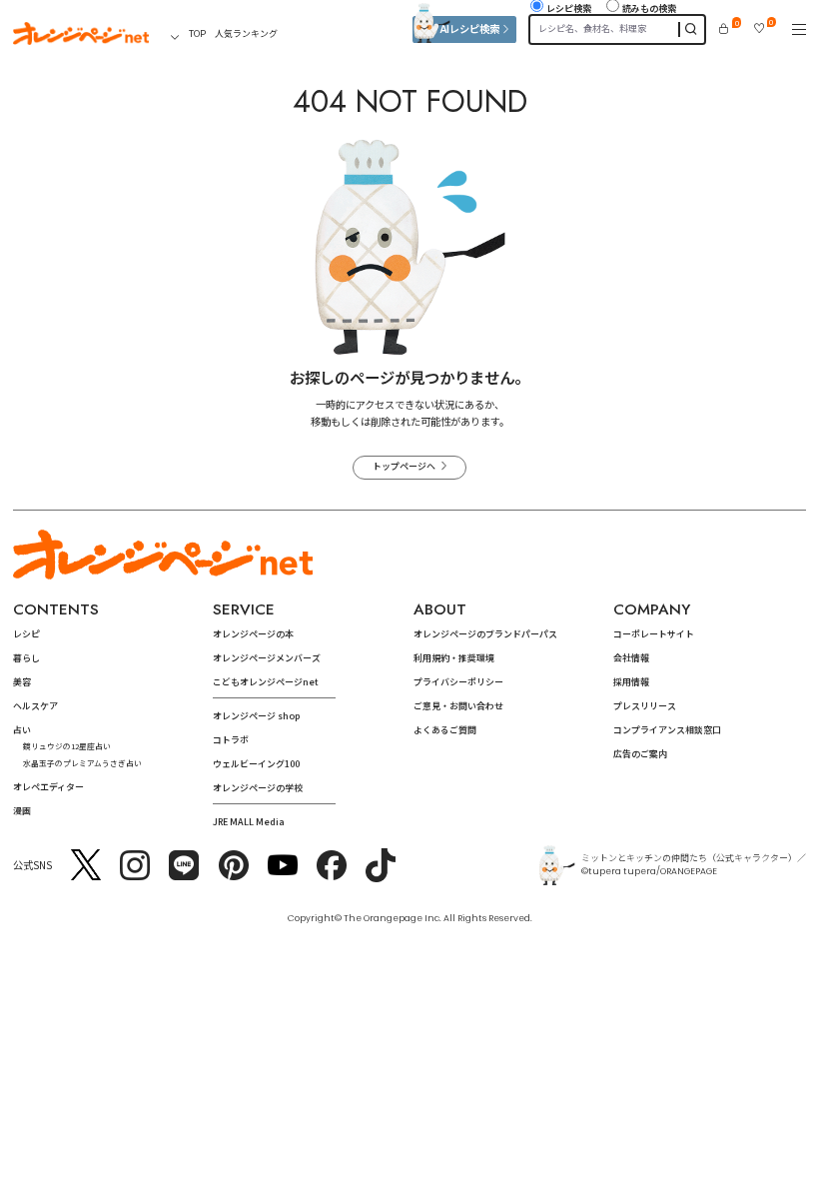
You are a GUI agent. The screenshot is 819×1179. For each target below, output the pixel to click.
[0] (723, 28)
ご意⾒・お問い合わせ (458, 705)
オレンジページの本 (253, 633)
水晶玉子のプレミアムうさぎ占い (82, 762)
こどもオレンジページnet (266, 681)
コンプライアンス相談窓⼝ (667, 729)
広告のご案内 (640, 753)
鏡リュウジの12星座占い (67, 745)
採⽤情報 (631, 681)
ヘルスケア (35, 705)
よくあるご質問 (444, 729)
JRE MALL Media (249, 821)
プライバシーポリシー (458, 681)
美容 (22, 681)
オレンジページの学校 (258, 787)
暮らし (26, 657)
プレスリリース (644, 705)
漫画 (22, 810)
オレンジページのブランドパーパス (485, 633)
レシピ (26, 633)
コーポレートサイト (653, 633)
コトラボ (231, 739)
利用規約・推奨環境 (453, 657)
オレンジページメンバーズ (267, 657)
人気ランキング (246, 33)
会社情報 (631, 657)
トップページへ (404, 466)
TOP (197, 33)
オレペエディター (48, 786)
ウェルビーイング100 (256, 763)
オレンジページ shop (256, 715)
